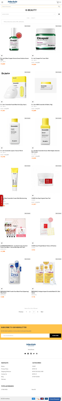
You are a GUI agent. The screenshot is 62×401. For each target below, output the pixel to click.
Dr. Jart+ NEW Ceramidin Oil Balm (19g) (41, 104)
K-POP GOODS (36, 376)
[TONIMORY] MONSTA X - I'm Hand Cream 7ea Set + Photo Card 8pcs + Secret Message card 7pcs (14, 246)
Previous (21, 311)
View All (34, 389)
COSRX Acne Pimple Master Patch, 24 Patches (43, 245)
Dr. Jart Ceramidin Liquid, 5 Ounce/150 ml (11, 150)
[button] (59, 14)
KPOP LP (34, 374)
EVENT (34, 366)
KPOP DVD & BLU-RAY (37, 371)
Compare (1, 55)
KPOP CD (34, 369)
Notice (3, 366)
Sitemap (3, 379)
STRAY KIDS (4, 389)
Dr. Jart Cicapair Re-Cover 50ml (39, 58)
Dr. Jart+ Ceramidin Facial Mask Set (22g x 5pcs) (13, 104)
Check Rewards (54, 399)
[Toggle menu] (2, 2)
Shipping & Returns (6, 371)
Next (42, 311)
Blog (2, 376)
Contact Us (4, 374)
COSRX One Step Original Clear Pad (40, 198)
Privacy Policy (4, 369)
